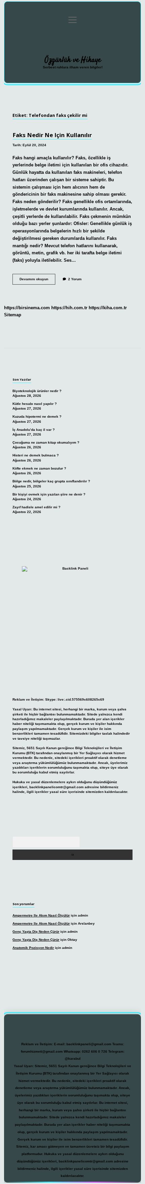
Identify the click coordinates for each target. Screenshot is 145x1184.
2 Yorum (75, 279)
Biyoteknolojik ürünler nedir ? (36, 391)
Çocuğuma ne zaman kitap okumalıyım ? (45, 442)
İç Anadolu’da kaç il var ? (33, 429)
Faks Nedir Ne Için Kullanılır (52, 135)
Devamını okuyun (37, 281)
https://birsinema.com (27, 307)
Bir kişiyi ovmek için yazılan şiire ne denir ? (48, 494)
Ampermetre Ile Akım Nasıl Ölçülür (41, 915)
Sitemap (12, 314)
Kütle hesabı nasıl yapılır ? (34, 404)
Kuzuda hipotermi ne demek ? (36, 416)
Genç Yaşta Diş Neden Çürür (35, 931)
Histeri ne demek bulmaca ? (35, 455)
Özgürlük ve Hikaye (73, 60)
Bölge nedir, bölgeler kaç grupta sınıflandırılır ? (51, 481)
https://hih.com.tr (69, 307)
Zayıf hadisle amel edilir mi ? (36, 507)
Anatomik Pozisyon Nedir (33, 948)
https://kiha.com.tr (108, 307)
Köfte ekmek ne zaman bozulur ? (39, 468)
